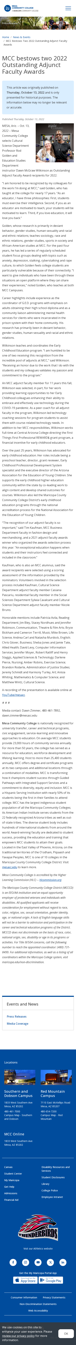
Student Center (13, 1173)
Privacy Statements (54, 1297)
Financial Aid (11, 1199)
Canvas (8, 1167)
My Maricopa (11, 1180)
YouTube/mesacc (13, 695)
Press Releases (17, 1016)
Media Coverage (17, 1024)
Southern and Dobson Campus (18, 1093)
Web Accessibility (38, 1310)
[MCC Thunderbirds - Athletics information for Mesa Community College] (38, 1228)
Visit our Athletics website (38, 1248)
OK (66, 1334)
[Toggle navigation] (68, 8)
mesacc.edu (9, 867)
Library (45, 1184)
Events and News (22, 1004)
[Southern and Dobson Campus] (19, 1079)
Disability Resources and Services (56, 1168)
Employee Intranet (52, 1197)
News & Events (21, 37)
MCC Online (14, 1134)
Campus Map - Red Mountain (52, 1117)
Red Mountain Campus (53, 1093)
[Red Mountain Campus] (56, 1079)
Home (5, 37)
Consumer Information (24, 1297)
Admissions (10, 1193)
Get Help (9, 1186)
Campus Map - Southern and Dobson (18, 1117)
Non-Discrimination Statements (38, 1304)
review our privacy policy (18, 1336)
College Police (50, 1190)
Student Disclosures (53, 1177)
